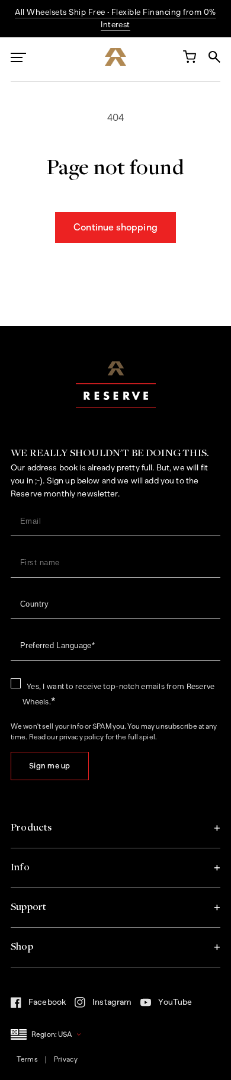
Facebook (38, 1005)
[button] (115, 828)
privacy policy (81, 737)
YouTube (166, 1005)
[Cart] (189, 59)
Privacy (66, 1059)
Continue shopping (115, 227)
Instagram (103, 1006)
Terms (27, 1059)
